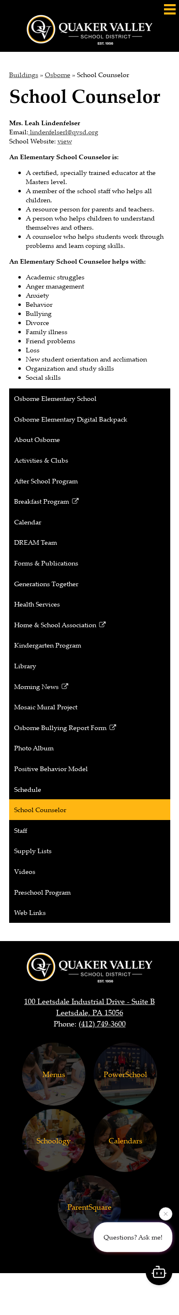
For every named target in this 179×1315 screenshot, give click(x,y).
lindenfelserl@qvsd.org (64, 131)
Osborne (57, 74)
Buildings (23, 74)
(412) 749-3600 (102, 1024)
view (64, 141)
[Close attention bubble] (165, 1214)
